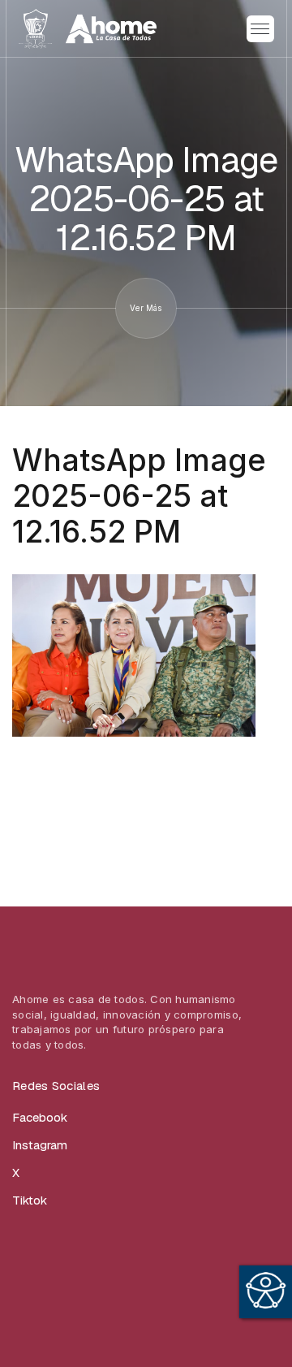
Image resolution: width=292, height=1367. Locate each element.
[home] (88, 28)
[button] (260, 29)
